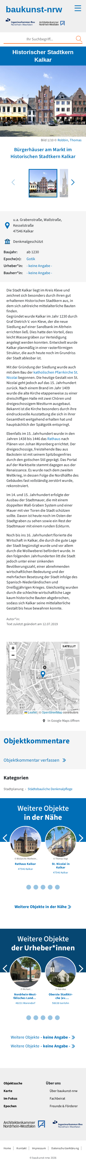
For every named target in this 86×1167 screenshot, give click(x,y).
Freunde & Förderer (64, 1106)
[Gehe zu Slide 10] (57, 887)
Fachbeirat (57, 1098)
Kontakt (21, 1148)
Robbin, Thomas (69, 140)
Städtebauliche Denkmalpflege (50, 789)
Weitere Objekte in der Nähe (41, 907)
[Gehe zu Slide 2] (28, 887)
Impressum (39, 1148)
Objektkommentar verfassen (31, 760)
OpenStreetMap (52, 712)
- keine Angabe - (39, 265)
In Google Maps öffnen (63, 720)
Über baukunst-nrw (63, 1090)
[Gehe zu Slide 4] (35, 887)
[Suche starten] (79, 39)
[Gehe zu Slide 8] (50, 887)
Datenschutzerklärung (65, 1148)
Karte (8, 1090)
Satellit (69, 646)
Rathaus (53, 438)
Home (7, 1148)
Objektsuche (13, 1083)
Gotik (31, 259)
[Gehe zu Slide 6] (43, 887)
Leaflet (32, 712)
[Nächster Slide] (81, 838)
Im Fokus (10, 1098)
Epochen (10, 1106)
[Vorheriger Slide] (5, 838)
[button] (73, 182)
